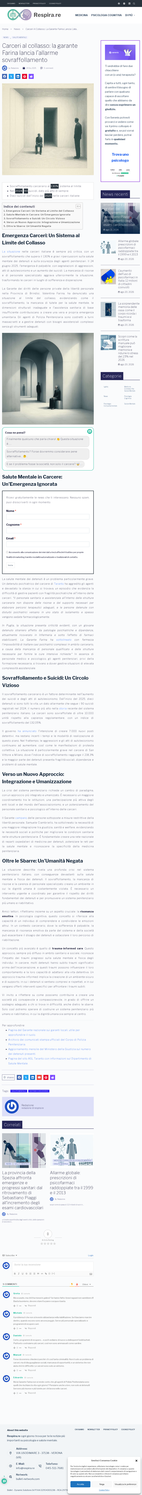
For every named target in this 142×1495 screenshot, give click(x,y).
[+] (53, 1273)
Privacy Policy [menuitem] (39, 3)
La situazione (11, 251)
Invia (10, 565)
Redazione (15, 68)
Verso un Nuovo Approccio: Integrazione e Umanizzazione (43, 222)
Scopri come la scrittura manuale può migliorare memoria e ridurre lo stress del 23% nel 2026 (128, 348)
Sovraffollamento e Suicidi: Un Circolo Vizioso (35, 218)
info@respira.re (25, 1468)
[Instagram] (124, 3)
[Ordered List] (30, 1273)
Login (90, 1255)
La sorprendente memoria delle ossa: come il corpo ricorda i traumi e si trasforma (129, 312)
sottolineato (64, 639)
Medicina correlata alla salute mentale (72, 1160)
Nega (101, 1484)
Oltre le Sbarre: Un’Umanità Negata (28, 226)
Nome (10, 511)
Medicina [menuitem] (81, 15)
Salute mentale (20, 37)
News (17, 29)
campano (21, 817)
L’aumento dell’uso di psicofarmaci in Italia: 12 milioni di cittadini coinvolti (128, 279)
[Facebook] (119, 3)
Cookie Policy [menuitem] (55, 3)
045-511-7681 (55, 1468)
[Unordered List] (34, 1273)
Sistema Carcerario (39, 1091)
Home (5, 29)
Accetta (80, 1484)
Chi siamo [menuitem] (11, 3)
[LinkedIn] (129, 3)
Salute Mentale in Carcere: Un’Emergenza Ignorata (38, 214)
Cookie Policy (104, 1490)
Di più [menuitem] (129, 15)
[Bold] (15, 1273)
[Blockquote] (38, 1273)
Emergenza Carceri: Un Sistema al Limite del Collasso (40, 210)
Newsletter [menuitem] (24, 3)
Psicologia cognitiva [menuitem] (106, 15)
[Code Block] (42, 1273)
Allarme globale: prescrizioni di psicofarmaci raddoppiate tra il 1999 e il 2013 (71, 1182)
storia (63, 708)
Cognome (13, 524)
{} (49, 1273)
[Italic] (19, 1273)
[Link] (46, 1273)
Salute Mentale (19, 1091)
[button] (136, 1460)
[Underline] (23, 1273)
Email (10, 538)
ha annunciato (27, 731)
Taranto (59, 583)
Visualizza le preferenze (125, 1484)
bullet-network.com (28, 1479)
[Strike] (26, 1273)
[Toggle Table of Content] (77, 206)
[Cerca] (134, 3)
